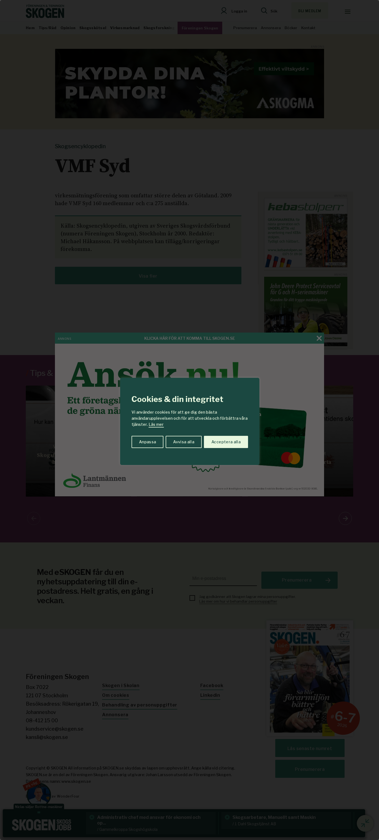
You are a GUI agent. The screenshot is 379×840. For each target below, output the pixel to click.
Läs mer (156, 424)
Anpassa (147, 441)
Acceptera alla (226, 441)
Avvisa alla (183, 441)
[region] (189, 420)
